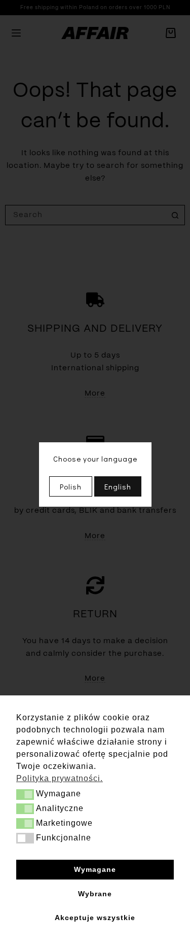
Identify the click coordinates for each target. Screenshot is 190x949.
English (117, 486)
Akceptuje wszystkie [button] (95, 917)
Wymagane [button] (95, 869)
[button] (25, 794)
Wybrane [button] (95, 894)
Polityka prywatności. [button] (59, 778)
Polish (71, 486)
